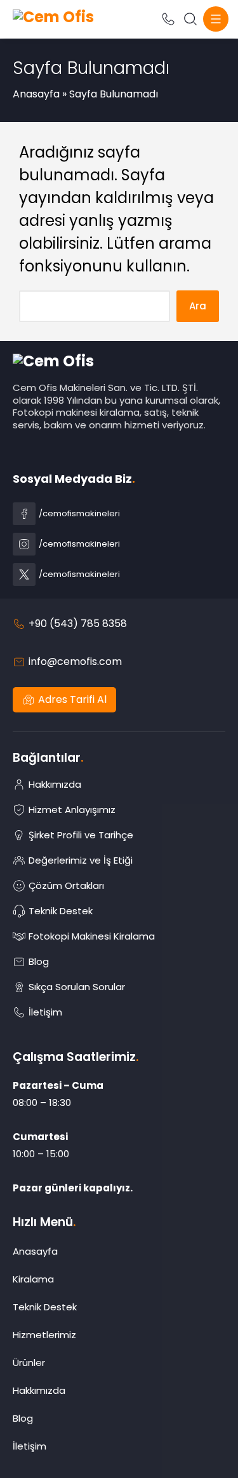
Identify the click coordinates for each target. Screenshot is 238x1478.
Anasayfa (36, 94)
